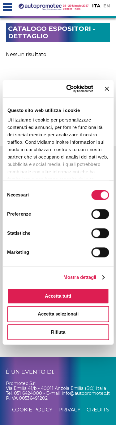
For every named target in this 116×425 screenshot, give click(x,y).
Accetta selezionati (58, 314)
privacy (69, 410)
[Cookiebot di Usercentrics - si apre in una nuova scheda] (69, 89)
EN (106, 6)
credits (98, 410)
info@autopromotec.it (86, 393)
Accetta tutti (58, 296)
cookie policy (32, 410)
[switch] (100, 214)
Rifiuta (58, 332)
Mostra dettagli (80, 277)
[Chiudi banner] (107, 88)
